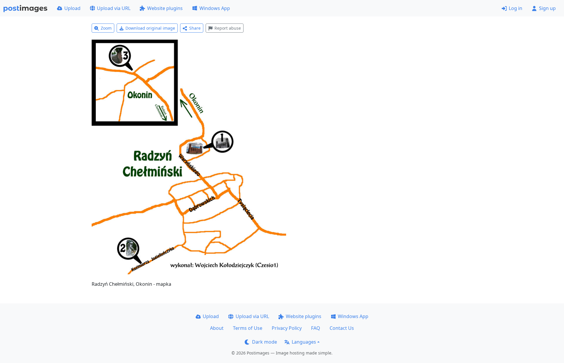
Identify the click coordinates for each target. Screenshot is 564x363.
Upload (72, 8)
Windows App (214, 8)
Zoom (106, 28)
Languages (304, 342)
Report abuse (227, 28)
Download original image (150, 28)
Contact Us (342, 328)
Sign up (547, 8)
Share (195, 28)
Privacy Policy (287, 328)
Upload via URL (113, 8)
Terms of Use (247, 328)
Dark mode (264, 342)
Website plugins (165, 8)
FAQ (315, 328)
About (217, 328)
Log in (515, 8)
